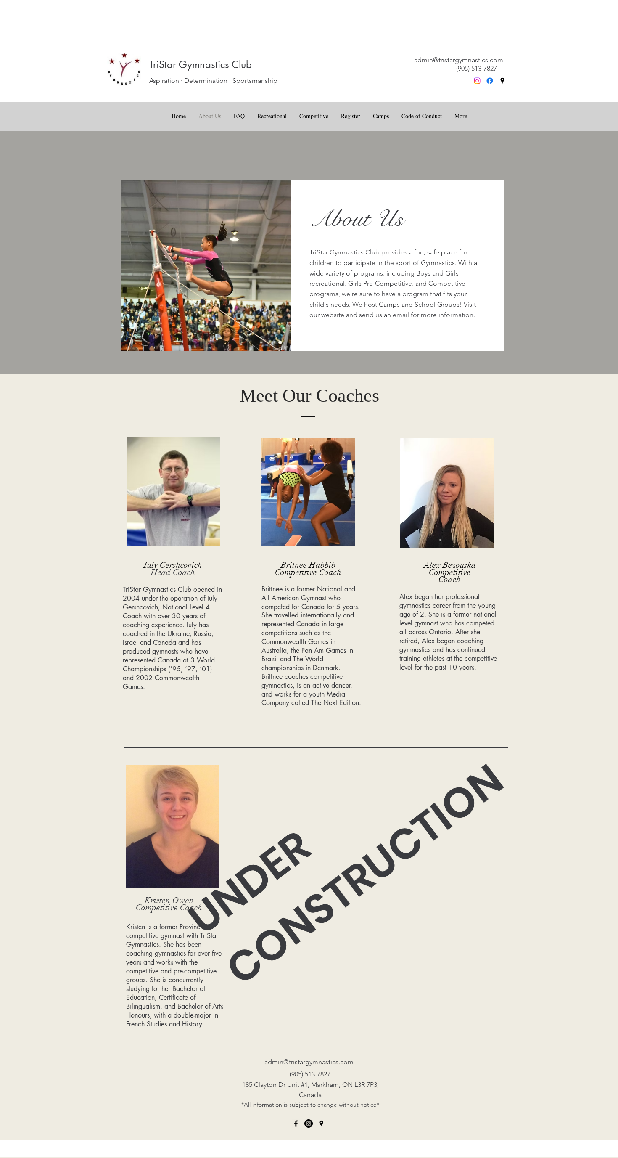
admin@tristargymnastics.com (458, 60)
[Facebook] (490, 81)
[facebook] (296, 1123)
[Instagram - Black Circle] (308, 1123)
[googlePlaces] (502, 81)
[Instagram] (477, 81)
